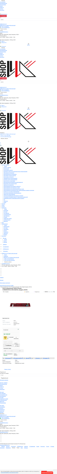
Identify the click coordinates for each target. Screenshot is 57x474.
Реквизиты (2, 409)
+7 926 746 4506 (5, 27)
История (2, 392)
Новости (2, 386)
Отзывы (1, 397)
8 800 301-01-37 (3, 24)
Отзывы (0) (46, 358)
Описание (7, 358)
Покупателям (3, 403)
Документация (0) (17, 358)
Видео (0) (28, 358)
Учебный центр (3, 400)
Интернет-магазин (4, 380)
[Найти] (1, 22)
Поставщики (3, 393)
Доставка (2, 405)
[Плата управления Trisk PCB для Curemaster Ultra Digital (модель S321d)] (20, 305)
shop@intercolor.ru (4, 31)
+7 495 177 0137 (5, 26)
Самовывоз (2, 407)
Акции (1, 385)
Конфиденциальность (5, 445)
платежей (11, 337)
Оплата (37, 358)
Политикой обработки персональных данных (9, 472)
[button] (47, 472)
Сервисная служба (4, 398)
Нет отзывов (5, 291)
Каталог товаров (3, 382)
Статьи (1, 388)
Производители (3, 384)
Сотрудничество (3, 394)
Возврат (2, 412)
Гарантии (2, 411)
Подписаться (4, 378)
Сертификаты (3, 396)
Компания (2, 389)
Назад (5, 166)
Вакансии (2, 401)
